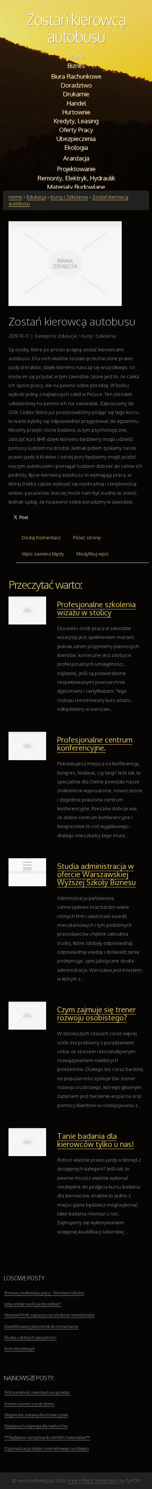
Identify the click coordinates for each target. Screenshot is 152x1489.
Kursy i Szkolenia (69, 197)
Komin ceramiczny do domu (29, 1403)
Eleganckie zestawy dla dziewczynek (36, 1414)
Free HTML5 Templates (93, 1480)
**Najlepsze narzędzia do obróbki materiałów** (47, 1437)
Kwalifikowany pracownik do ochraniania (41, 1326)
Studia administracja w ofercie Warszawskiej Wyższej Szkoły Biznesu (96, 874)
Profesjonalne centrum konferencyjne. (94, 743)
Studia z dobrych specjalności (30, 1337)
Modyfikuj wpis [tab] (92, 554)
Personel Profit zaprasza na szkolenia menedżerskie (49, 1315)
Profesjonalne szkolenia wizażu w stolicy (96, 608)
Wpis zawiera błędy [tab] (43, 554)
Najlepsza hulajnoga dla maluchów (36, 1426)
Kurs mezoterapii (19, 1348)
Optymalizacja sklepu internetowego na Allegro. (46, 1448)
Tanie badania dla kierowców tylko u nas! (95, 1140)
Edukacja (36, 197)
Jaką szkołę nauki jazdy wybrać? (32, 1304)
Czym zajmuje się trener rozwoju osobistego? (96, 1013)
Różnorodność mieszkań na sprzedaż (37, 1392)
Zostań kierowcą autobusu (76, 28)
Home (15, 197)
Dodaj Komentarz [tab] (41, 537)
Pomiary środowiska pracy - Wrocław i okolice (44, 1292)
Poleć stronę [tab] (87, 537)
